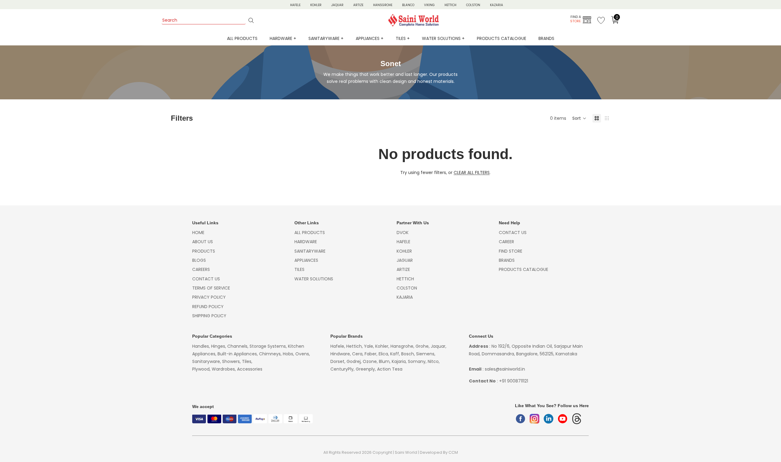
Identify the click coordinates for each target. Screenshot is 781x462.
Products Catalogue (501, 38)
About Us (202, 242)
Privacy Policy (209, 297)
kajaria (405, 297)
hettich (405, 279)
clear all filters (472, 172)
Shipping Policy (209, 316)
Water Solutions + (443, 38)
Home (198, 232)
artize (403, 269)
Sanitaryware (310, 251)
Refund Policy (208, 307)
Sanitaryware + (326, 38)
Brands (546, 38)
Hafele (403, 242)
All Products (242, 38)
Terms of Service (211, 288)
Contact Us (206, 279)
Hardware (305, 242)
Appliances (306, 260)
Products (203, 251)
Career (506, 242)
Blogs (199, 260)
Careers (201, 269)
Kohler (316, 5)
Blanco (408, 5)
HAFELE (295, 5)
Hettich (450, 5)
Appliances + (369, 38)
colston (407, 288)
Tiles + (403, 38)
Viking (429, 5)
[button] (579, 118)
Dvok (402, 232)
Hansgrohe (382, 5)
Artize (358, 5)
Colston (473, 5)
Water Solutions (313, 279)
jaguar (405, 260)
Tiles (299, 269)
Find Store (510, 251)
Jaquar (337, 5)
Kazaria (496, 5)
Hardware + (283, 38)
